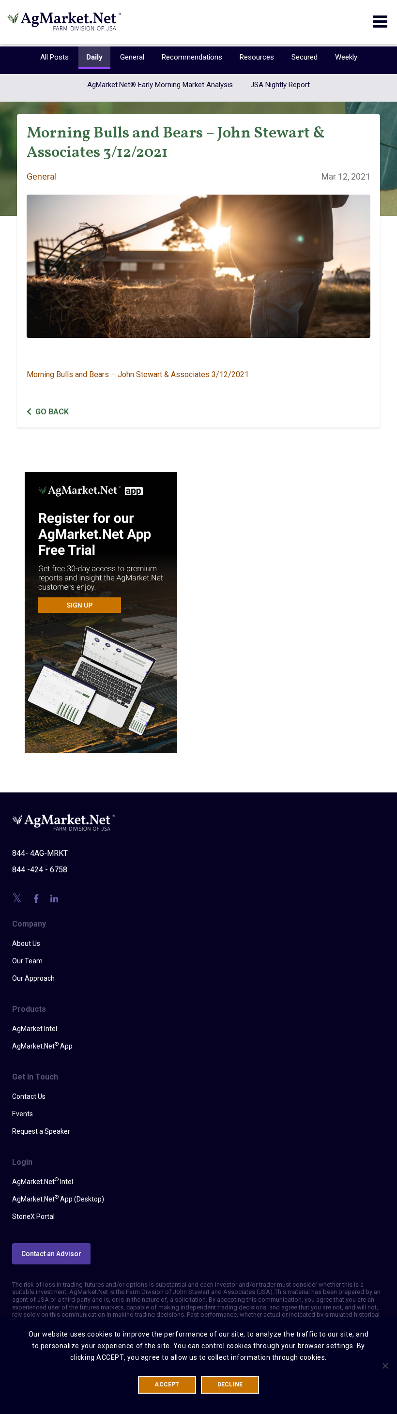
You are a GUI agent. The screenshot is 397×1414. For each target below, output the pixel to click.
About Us (26, 943)
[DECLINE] (385, 1365)
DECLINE (230, 1384)
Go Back (52, 411)
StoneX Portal (33, 1216)
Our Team (27, 961)
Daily (94, 57)
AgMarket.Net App (42, 1045)
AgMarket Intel (34, 1029)
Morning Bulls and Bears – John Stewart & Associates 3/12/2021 (138, 374)
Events (22, 1114)
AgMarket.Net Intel (42, 1181)
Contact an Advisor (51, 1254)
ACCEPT (166, 1384)
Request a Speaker (41, 1131)
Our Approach (33, 978)
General (132, 57)
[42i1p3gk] (101, 605)
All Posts (54, 57)
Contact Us (29, 1096)
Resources (257, 57)
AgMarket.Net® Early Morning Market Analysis (160, 84)
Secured (304, 57)
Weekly (346, 57)
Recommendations (192, 57)
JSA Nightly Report (280, 84)
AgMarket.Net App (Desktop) (58, 1198)
